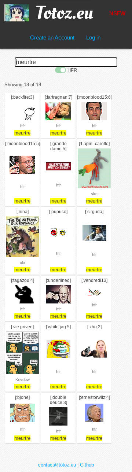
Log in (93, 37)
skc (94, 194)
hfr (22, 126)
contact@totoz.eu (57, 465)
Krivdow (22, 379)
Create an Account (52, 37)
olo (22, 262)
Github (87, 465)
